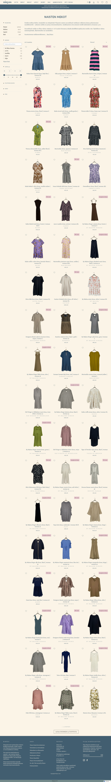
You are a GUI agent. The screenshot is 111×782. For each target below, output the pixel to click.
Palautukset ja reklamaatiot (37, 750)
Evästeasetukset (34, 766)
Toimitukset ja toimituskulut (37, 748)
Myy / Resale (69, 2)
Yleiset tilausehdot (34, 758)
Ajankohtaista (57, 2)
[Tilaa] (102, 755)
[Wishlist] (102, 2)
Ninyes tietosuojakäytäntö (36, 760)
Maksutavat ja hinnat (35, 753)
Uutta (16, 2)
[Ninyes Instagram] (84, 760)
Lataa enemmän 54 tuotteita (66, 732)
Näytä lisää (6, 61)
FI (89, 2)
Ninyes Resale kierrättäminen (37, 745)
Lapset (36, 2)
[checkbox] (13, 48)
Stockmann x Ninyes (35, 755)
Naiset (22, 2)
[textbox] (12, 44)
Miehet (29, 2)
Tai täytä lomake (60, 762)
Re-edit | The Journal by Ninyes (37, 763)
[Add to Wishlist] (26, 47)
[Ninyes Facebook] (87, 760)
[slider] (4, 75)
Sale (49, 2)
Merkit (43, 2)
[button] (107, 781)
